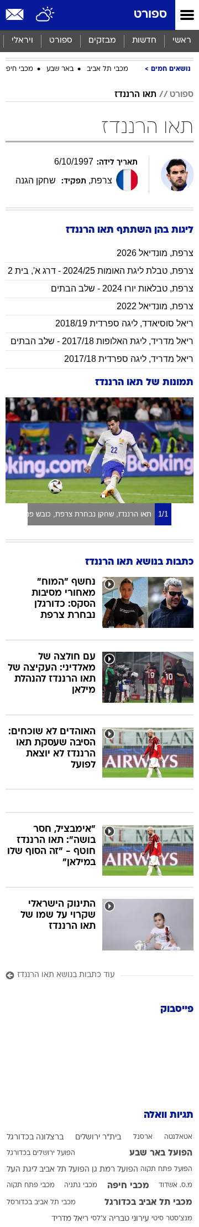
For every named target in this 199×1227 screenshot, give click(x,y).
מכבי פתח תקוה (31, 1185)
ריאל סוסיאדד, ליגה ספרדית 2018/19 (124, 323)
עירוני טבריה (129, 1219)
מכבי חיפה (17, 69)
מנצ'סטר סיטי (171, 1218)
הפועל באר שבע (160, 1153)
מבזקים (102, 41)
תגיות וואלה (168, 1115)
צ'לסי (99, 1218)
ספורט (150, 15)
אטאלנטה (178, 1137)
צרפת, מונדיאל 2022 (155, 306)
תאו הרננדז (135, 94)
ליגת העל (22, 1169)
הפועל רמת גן (115, 1169)
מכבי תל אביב (107, 69)
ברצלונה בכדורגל (35, 1137)
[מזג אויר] (45, 15)
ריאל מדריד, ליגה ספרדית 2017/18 (128, 359)
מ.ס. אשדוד (175, 1185)
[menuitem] (144, 41)
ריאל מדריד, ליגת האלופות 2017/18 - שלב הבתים (102, 341)
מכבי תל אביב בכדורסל (41, 1202)
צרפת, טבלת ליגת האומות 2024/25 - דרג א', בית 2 (100, 270)
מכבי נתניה (80, 1185)
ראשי (181, 41)
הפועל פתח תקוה (166, 1169)
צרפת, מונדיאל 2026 (155, 253)
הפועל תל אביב (64, 1169)
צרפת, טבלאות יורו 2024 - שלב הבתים (122, 288)
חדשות (144, 41)
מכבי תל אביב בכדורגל (148, 1202)
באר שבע (60, 69)
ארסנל (143, 1137)
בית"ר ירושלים (98, 1137)
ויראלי (22, 41)
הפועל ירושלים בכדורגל (41, 1153)
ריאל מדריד (69, 1219)
